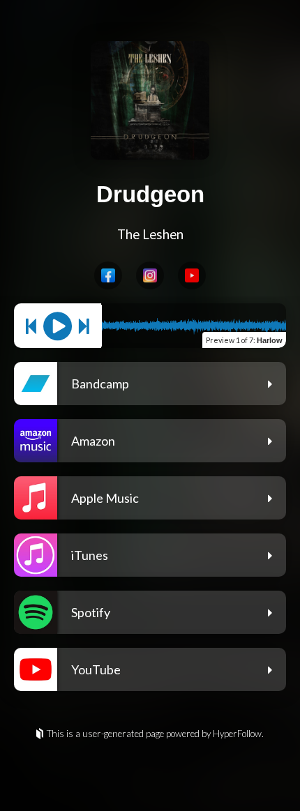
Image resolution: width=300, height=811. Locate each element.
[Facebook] (108, 275)
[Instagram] (150, 275)
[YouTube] (192, 275)
